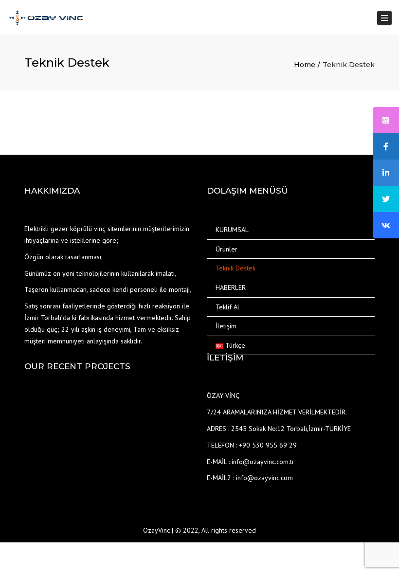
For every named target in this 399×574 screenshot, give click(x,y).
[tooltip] (386, 120)
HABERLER (231, 287)
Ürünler (226, 249)
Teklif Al (227, 307)
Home (304, 64)
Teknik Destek (235, 268)
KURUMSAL (232, 229)
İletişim (226, 326)
